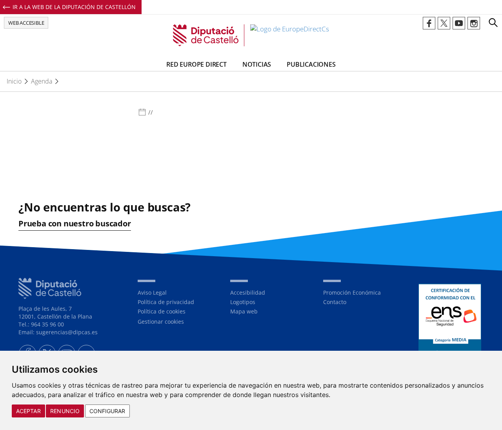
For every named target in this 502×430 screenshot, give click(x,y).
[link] (251, 35)
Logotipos (242, 302)
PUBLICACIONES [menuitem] (311, 64)
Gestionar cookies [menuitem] (161, 321)
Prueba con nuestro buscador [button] (74, 224)
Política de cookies (162, 311)
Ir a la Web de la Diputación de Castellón (74, 7)
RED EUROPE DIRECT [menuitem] (196, 64)
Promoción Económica (352, 292)
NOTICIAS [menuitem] (256, 64)
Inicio (14, 81)
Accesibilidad (247, 292)
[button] (493, 22)
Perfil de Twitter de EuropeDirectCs (444, 23)
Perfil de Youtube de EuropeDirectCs (459, 23)
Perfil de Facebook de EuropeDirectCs (429, 23)
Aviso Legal (152, 292)
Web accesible (26, 22)
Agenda (41, 81)
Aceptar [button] (28, 411)
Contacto (334, 302)
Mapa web (244, 311)
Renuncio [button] (65, 411)
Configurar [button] (107, 411)
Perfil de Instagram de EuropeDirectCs (473, 23)
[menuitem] (178, 292)
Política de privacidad (166, 302)
